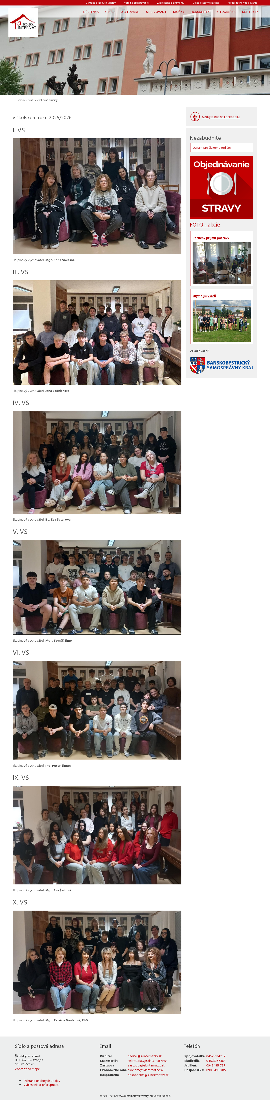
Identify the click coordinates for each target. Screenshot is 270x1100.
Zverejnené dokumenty (170, 3)
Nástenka (91, 11)
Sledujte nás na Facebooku (221, 116)
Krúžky (178, 11)
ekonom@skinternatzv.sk (145, 1069)
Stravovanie (156, 11)
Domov (21, 100)
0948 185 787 (215, 1065)
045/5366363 (215, 1060)
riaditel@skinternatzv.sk (145, 1055)
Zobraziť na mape (27, 1068)
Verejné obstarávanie (136, 3)
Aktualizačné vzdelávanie (242, 3)
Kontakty (250, 11)
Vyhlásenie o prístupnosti (41, 1084)
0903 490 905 (216, 1069)
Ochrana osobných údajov (101, 3)
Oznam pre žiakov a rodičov (212, 147)
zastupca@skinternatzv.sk (146, 1065)
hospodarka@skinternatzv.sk (148, 1074)
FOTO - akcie (205, 224)
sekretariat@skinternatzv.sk (147, 1060)
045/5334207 (215, 1055)
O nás (31, 100)
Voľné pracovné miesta (206, 3)
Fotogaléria (226, 11)
